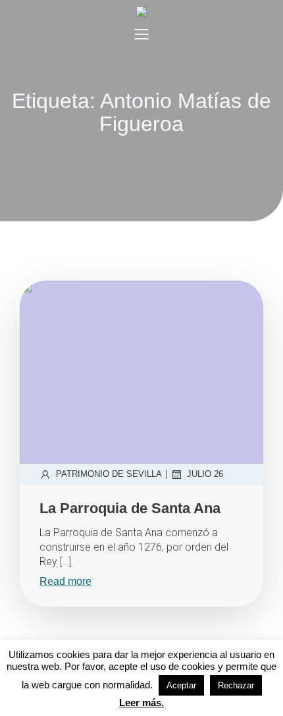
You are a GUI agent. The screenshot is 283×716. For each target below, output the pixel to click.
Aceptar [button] (181, 685)
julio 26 (205, 474)
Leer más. (141, 702)
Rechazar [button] (236, 685)
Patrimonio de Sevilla (109, 474)
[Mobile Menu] (141, 33)
